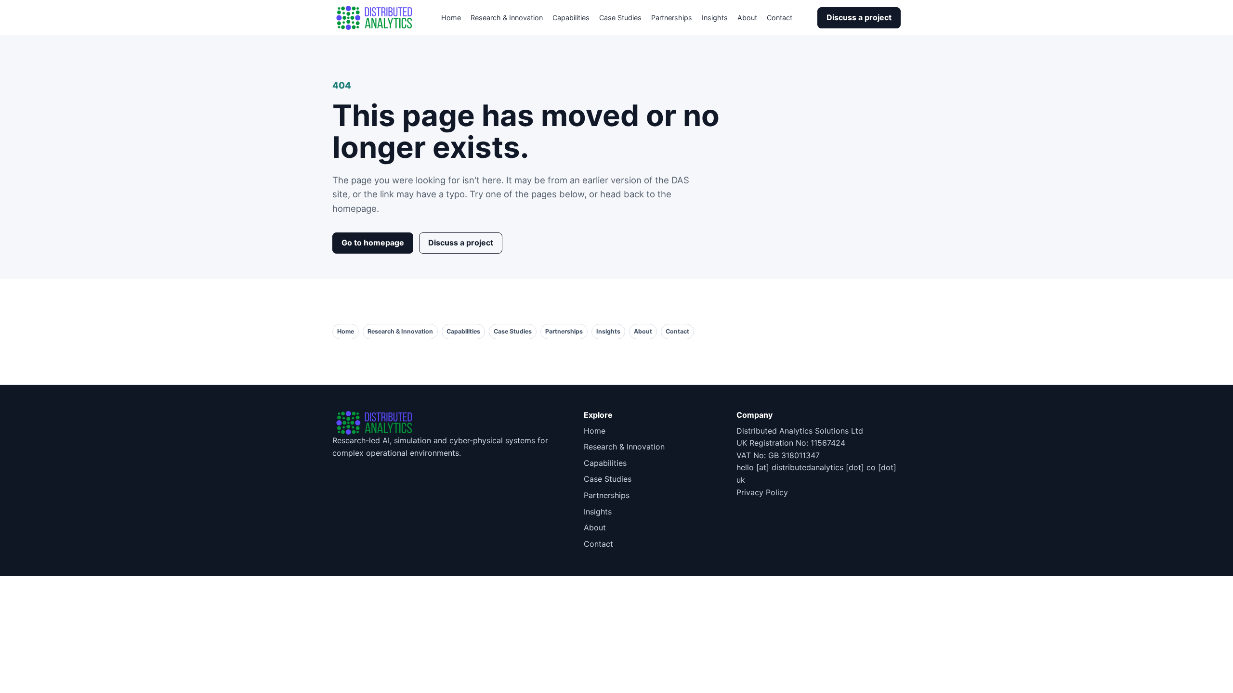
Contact (779, 17)
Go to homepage (372, 242)
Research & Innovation (507, 17)
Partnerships (671, 17)
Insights (715, 17)
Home (451, 17)
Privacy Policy (762, 492)
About (747, 17)
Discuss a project (859, 17)
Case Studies (620, 17)
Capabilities (571, 17)
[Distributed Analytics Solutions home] (374, 18)
